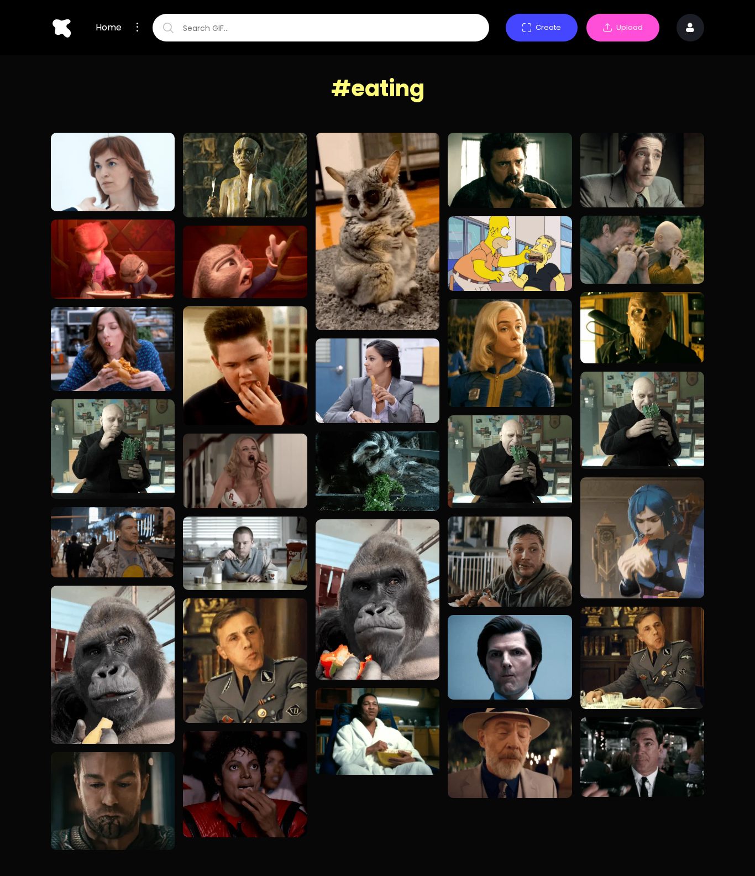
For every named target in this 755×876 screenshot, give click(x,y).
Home (109, 27)
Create (548, 27)
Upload (629, 27)
